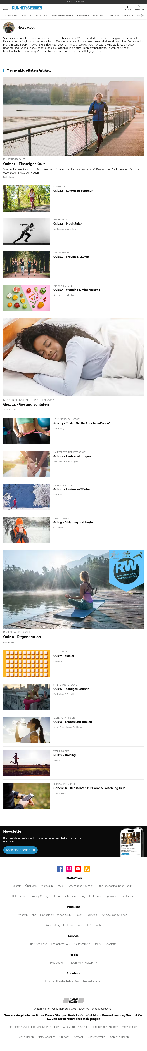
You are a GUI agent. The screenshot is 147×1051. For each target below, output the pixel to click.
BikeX (56, 1026)
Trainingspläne (11, 15)
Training (24, 15)
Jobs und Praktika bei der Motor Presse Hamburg (73, 981)
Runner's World (96, 1037)
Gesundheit (98, 15)
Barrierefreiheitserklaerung (69, 896)
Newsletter (111, 944)
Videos (113, 15)
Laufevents (40, 15)
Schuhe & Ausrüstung (61, 15)
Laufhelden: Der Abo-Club (55, 914)
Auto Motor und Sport (36, 1026)
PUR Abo (91, 914)
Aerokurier (14, 1026)
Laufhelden (127, 15)
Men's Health (26, 1037)
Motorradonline (46, 1037)
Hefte (69, 1)
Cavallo (84, 1026)
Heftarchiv (91, 962)
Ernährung (82, 15)
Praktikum (95, 896)
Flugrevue (99, 1026)
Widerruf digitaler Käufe (60, 925)
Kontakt (16, 885)
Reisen (78, 914)
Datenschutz (19, 896)
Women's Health (119, 1037)
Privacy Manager (40, 896)
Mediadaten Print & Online (65, 962)
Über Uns (31, 885)
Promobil (78, 1037)
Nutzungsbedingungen (80, 885)
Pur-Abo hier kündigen (114, 914)
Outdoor (64, 1037)
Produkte (79, 1)
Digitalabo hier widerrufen (120, 896)
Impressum (47, 885)
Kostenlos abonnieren (20, 850)
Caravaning (69, 1026)
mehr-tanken (129, 1026)
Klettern (113, 1026)
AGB (60, 885)
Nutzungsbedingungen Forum (114, 885)
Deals (97, 944)
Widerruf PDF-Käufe (90, 925)
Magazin (23, 914)
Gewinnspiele (82, 944)
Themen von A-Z (60, 944)
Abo (34, 914)
